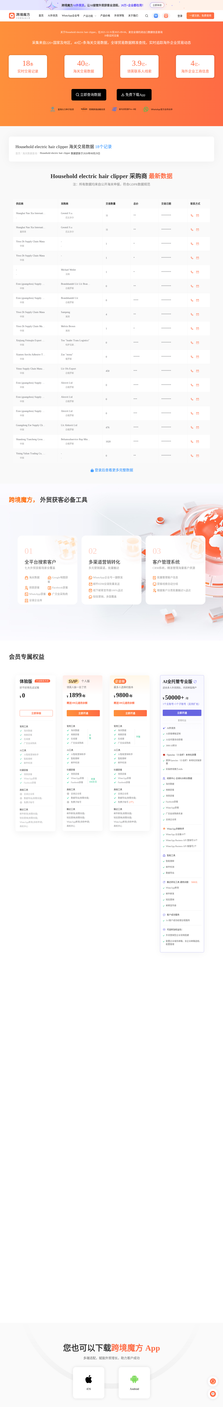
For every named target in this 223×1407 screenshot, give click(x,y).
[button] (146, 15)
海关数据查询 (29, 153)
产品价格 (105, 15)
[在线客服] (213, 1381)
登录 (180, 16)
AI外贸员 (53, 15)
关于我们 (133, 15)
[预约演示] (213, 1394)
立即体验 (157, 5)
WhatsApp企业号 (70, 15)
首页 (41, 15)
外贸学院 (119, 15)
